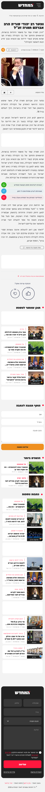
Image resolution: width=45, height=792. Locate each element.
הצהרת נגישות (36, 772)
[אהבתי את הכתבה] (28, 293)
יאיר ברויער (8, 783)
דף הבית (41, 15)
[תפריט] (38, 5)
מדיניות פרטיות (9, 772)
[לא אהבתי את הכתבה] (15, 293)
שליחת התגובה (22, 447)
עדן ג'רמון (27, 783)
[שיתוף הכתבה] (3, 50)
